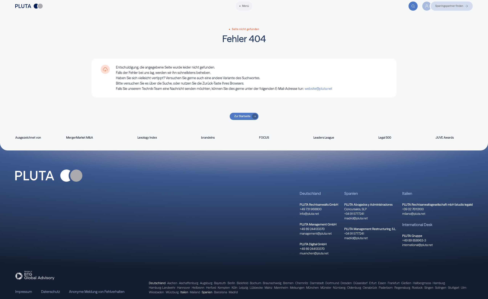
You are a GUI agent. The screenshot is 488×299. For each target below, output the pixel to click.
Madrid (233, 292)
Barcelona (220, 292)
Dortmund (332, 283)
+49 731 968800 (311, 209)
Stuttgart (453, 287)
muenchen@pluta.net (314, 253)
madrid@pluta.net (356, 218)
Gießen (406, 283)
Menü (245, 6)
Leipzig (243, 287)
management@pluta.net (316, 233)
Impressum (23, 291)
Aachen (172, 283)
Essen (382, 283)
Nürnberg (339, 287)
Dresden (346, 283)
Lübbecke (256, 287)
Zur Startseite (242, 116)
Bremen (288, 283)
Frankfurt (394, 283)
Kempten (224, 287)
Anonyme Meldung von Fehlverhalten (96, 291)
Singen (428, 287)
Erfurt (372, 283)
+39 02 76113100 (413, 209)
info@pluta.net (309, 214)
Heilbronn (198, 287)
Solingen (440, 287)
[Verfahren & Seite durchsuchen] (413, 6)
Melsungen (297, 287)
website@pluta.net (318, 88)
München (312, 287)
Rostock (417, 287)
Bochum (255, 283)
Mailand (195, 292)
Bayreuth (220, 283)
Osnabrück (370, 287)
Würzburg (172, 292)
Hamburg (439, 283)
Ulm (463, 287)
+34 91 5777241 (354, 214)
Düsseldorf (360, 283)
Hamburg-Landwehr (162, 287)
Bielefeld (242, 283)
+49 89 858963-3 (414, 240)
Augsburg (206, 283)
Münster (325, 287)
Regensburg (402, 287)
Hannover (183, 287)
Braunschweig (272, 283)
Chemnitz (301, 283)
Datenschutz (50, 291)
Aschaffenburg (188, 283)
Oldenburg (354, 287)
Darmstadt (317, 283)
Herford (211, 287)
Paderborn (386, 287)
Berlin (231, 283)
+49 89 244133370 (312, 229)
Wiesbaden (156, 292)
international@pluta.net (417, 245)
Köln (234, 287)
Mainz (268, 287)
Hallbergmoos (422, 283)
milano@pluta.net (413, 214)
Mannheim (281, 287)
